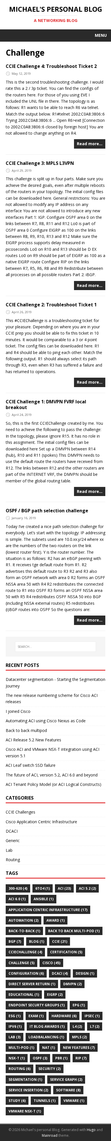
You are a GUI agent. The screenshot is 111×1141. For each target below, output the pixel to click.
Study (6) (17, 1100)
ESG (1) (14, 1015)
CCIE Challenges (20, 812)
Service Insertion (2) (28, 1090)
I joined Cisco (18, 711)
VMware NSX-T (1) (25, 1111)
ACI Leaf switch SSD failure (31, 765)
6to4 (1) (42, 888)
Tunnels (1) (45, 1100)
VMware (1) (73, 1100)
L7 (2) (94, 1026)
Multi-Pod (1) (21, 1047)
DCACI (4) (60, 973)
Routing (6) (19, 1068)
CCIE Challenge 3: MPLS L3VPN (40, 163)
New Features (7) (79, 1047)
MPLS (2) (79, 1037)
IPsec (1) (92, 1015)
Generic (13, 840)
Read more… (89, 143)
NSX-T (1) (17, 1058)
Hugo (91, 1129)
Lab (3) (14, 1037)
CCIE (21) (59, 941)
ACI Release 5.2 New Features (33, 740)
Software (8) (68, 1090)
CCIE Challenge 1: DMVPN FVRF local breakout (46, 404)
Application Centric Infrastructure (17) (48, 909)
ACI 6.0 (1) (17, 899)
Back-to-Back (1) (24, 930)
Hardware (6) (64, 1015)
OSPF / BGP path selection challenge (47, 510)
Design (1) (85, 973)
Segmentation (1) (25, 1079)
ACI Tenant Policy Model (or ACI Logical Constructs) (53, 784)
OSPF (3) (40, 1058)
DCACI (12, 831)
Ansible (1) (44, 899)
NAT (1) (48, 1047)
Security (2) (49, 1068)
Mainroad (49, 1135)
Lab (9, 850)
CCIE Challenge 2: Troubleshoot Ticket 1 (51, 305)
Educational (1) (24, 994)
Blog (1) (36, 941)
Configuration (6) (26, 973)
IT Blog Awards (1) (47, 1026)
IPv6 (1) (15, 1026)
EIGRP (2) (55, 994)
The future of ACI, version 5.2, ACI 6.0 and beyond (52, 775)
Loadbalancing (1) (46, 1037)
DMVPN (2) (72, 984)
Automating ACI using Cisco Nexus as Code (46, 720)
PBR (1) (61, 1058)
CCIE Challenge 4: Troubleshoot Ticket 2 (51, 66)
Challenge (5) (21, 962)
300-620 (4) (18, 888)
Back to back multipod (26, 730)
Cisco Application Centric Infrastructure (41, 821)
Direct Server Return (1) (32, 984)
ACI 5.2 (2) (87, 888)
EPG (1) (79, 1005)
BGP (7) (15, 941)
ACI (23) (64, 888)
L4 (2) (77, 1026)
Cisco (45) (51, 962)
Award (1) (55, 920)
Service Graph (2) (66, 1079)
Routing (13, 859)
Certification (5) (66, 952)
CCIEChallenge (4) (25, 952)
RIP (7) (81, 1058)
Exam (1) (36, 1015)
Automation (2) (23, 920)
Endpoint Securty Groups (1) (37, 1005)
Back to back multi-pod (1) (74, 930)
